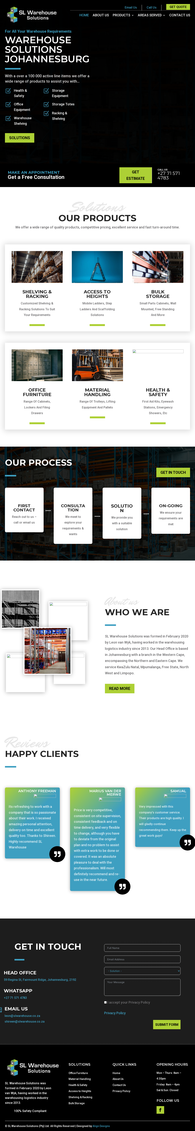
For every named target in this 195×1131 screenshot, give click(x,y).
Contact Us (179, 15)
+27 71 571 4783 (168, 176)
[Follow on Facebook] (160, 1110)
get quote (178, 7)
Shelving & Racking (80, 1097)
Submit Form (166, 1025)
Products (121, 15)
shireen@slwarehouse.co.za (25, 1021)
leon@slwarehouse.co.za (22, 1016)
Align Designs (101, 1126)
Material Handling (80, 1078)
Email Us (131, 7)
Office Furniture (78, 1073)
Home (84, 15)
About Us (101, 15)
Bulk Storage (77, 1103)
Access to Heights (80, 1091)
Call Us (152, 7)
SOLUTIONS (19, 138)
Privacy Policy (115, 1013)
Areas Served (150, 15)
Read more (119, 688)
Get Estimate (135, 175)
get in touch (173, 472)
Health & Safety (78, 1085)
